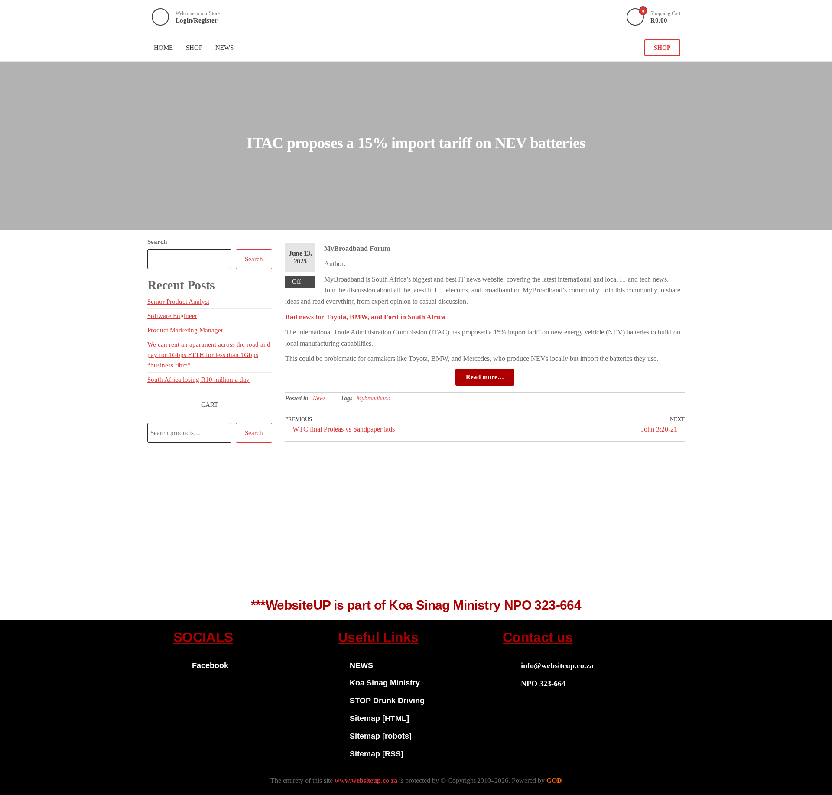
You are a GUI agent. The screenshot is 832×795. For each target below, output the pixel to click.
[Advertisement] (416, 525)
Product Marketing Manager (185, 330)
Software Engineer (172, 315)
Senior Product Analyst (178, 301)
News (319, 398)
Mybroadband (373, 398)
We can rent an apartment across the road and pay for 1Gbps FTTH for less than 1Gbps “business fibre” (208, 355)
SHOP (662, 48)
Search (157, 241)
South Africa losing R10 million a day (198, 379)
